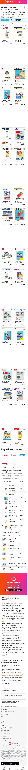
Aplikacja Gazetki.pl (5, 717)
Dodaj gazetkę (4, 721)
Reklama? (3, 713)
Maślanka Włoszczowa (12, 674)
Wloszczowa (5, 670)
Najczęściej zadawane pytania (7, 711)
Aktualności (3, 722)
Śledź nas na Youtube (5, 732)
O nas (2, 719)
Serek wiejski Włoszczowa (17, 675)
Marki (2, 716)
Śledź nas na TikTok (5, 733)
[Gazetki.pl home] (9, 1)
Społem (8, 672)
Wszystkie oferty (7, 4)
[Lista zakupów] (22, 2)
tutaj (3, 621)
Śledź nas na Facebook (6, 728)
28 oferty (3, 25)
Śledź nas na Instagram (6, 730)
